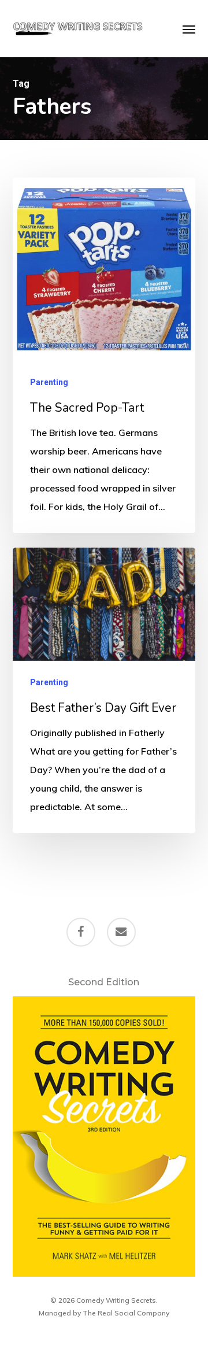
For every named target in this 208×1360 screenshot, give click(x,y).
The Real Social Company (126, 1313)
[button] (189, 29)
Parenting (49, 382)
